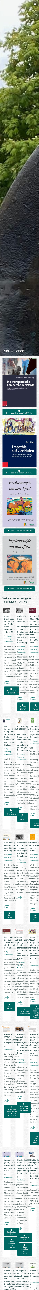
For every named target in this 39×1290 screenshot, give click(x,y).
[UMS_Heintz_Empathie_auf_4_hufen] (19, 442)
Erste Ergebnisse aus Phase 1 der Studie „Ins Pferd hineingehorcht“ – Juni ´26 (11, 624)
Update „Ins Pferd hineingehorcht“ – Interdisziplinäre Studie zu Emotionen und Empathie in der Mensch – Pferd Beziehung (24, 629)
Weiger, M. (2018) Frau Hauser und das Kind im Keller (9, 1165)
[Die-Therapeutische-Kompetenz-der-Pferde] (19, 382)
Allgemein (9, 636)
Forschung (7, 639)
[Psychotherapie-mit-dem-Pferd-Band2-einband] (19, 502)
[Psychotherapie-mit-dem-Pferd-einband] (19, 560)
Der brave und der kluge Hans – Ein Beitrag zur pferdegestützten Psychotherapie (11, 942)
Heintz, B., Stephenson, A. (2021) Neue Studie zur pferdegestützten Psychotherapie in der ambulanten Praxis (24, 948)
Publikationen (8, 641)
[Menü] (35, 3)
